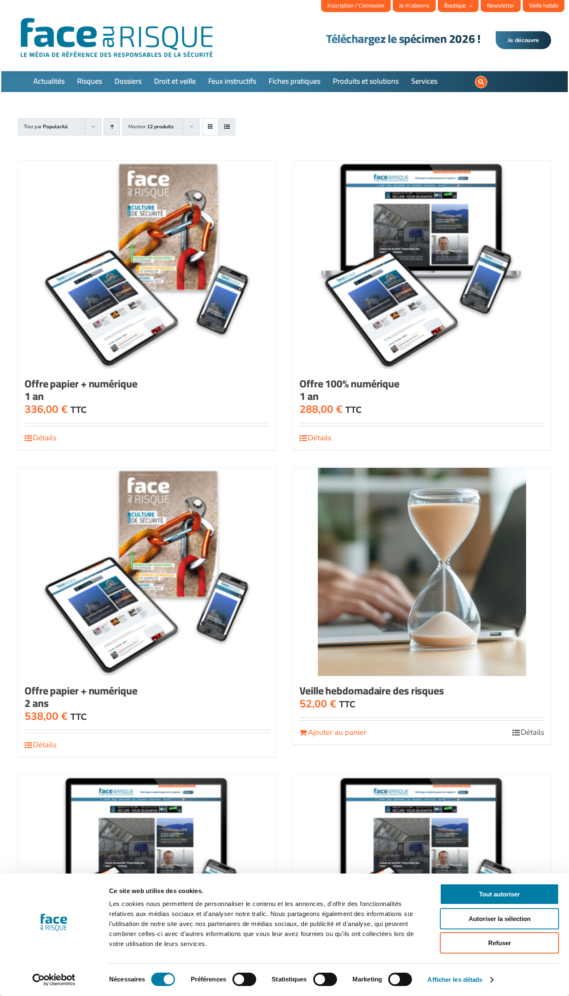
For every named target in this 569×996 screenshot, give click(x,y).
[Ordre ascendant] (112, 126)
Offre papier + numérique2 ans (81, 697)
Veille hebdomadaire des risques (371, 690)
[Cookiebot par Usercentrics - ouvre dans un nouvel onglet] (53, 980)
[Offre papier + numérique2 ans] (147, 572)
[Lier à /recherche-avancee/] (481, 82)
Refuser (499, 942)
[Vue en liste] (227, 127)
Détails (45, 438)
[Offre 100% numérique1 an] (422, 265)
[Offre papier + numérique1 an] (147, 265)
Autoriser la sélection (500, 918)
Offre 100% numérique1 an (349, 390)
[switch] (244, 979)
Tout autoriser (499, 894)
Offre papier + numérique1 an (81, 390)
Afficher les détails (454, 979)
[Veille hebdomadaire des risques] (422, 572)
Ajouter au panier (337, 732)
